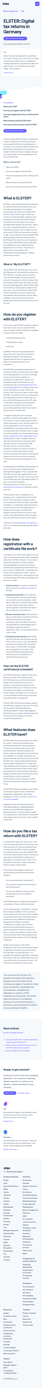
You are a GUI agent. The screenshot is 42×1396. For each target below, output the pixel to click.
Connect (6, 1201)
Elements (7, 1210)
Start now (9, 1093)
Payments (7, 1236)
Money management (30, 1210)
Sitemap (6, 1344)
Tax (22, 11)
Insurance (26, 1233)
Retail (25, 1253)
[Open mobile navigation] (37, 4)
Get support (8, 1362)
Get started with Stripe (14, 38)
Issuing (6, 1224)
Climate (6, 1198)
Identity (6, 1218)
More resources (10, 11)
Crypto (6, 1204)
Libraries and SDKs (30, 1298)
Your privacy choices (11, 1350)
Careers (26, 1316)
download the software (12, 487)
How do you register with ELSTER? (17, 110)
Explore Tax (8, 1121)
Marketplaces (28, 1207)
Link (4, 1227)
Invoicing (6, 1221)
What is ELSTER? (10, 106)
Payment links (8, 1233)
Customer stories (10, 1316)
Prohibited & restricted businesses (8, 1336)
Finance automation (30, 1198)
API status (26, 1293)
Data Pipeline (8, 1207)
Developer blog (28, 1304)
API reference (28, 1290)
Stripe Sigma (8, 1251)
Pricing (5, 1180)
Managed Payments (10, 1230)
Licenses (6, 1342)
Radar (5, 1242)
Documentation (28, 1287)
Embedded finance (30, 1195)
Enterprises (27, 1180)
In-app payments (29, 1204)
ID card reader (23, 426)
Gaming (25, 1225)
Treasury (6, 1260)
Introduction (8, 102)
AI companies (28, 1219)
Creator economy (29, 1222)
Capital (6, 1192)
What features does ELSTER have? (17, 120)
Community (7, 1322)
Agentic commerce (30, 1186)
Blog (5, 1319)
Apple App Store (14, 387)
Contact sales (23, 1093)
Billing (5, 1189)
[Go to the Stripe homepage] (6, 1168)
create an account (27, 588)
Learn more (8, 72)
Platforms (26, 1213)
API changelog (28, 1296)
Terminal (6, 1257)
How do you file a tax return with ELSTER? (20, 124)
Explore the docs (10, 1149)
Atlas (5, 1183)
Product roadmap (29, 1313)
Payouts (6, 1239)
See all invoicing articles (13, 1032)
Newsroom (27, 1319)
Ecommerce (27, 1192)
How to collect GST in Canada (18, 1051)
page (32, 713)
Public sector (28, 1250)
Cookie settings (9, 1347)
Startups (26, 1183)
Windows (10, 438)
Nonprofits (27, 1242)
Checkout (7, 1195)
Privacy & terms (9, 1330)
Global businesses (29, 1201)
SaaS (24, 1216)
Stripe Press (27, 1322)
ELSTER (10, 214)
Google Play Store (30, 385)
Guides (6, 1313)
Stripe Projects (28, 1301)
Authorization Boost (10, 1186)
